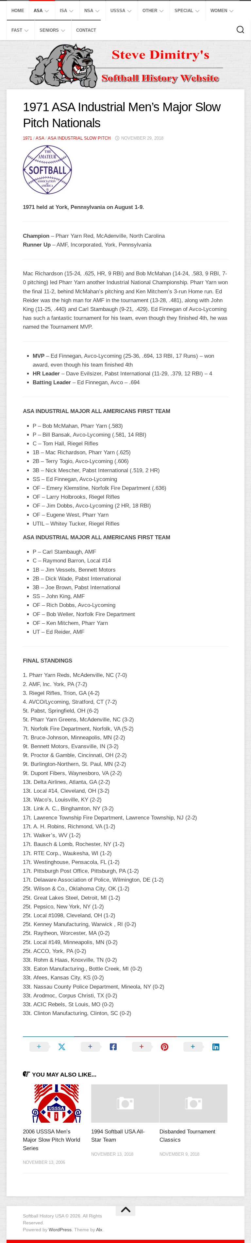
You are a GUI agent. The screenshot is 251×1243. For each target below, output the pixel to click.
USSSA (117, 10)
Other (149, 10)
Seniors (49, 30)
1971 (27, 138)
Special (184, 10)
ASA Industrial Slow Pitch (79, 138)
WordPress (60, 1229)
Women (218, 10)
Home (17, 10)
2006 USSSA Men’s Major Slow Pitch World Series (51, 1140)
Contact (86, 30)
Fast (16, 30)
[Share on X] (48, 1046)
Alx (99, 1229)
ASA (38, 10)
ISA (63, 10)
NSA (88, 10)
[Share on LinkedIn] (202, 1046)
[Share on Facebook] (100, 1046)
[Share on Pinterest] (151, 1046)
